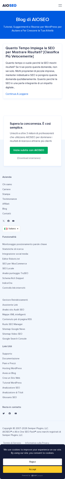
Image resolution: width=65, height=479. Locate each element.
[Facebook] (8, 221)
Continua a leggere (17, 94)
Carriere (6, 189)
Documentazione (11, 358)
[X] (3, 221)
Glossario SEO (9, 397)
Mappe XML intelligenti (14, 314)
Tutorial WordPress (12, 383)
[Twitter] (3, 413)
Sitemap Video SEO (12, 334)
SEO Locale (8, 268)
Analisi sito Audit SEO (13, 310)
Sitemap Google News (13, 329)
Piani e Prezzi (9, 363)
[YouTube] (13, 221)
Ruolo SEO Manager (12, 324)
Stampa (6, 194)
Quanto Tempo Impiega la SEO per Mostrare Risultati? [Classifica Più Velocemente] (32, 52)
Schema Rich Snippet (13, 278)
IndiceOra (7, 283)
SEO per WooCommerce (14, 264)
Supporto (7, 354)
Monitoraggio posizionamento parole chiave (24, 244)
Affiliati (5, 204)
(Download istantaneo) (29, 158)
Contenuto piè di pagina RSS (17, 319)
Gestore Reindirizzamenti (15, 300)
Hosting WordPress (12, 368)
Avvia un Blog (9, 373)
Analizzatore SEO (11, 388)
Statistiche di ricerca (12, 249)
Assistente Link (10, 305)
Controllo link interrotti (13, 288)
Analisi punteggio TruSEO (15, 273)
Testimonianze (9, 199)
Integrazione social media (15, 254)
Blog (4, 209)
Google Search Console (14, 339)
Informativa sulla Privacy (37, 443)
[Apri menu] (60, 5)
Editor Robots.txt (11, 259)
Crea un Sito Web (11, 378)
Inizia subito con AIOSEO (28, 150)
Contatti (6, 214)
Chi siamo (7, 184)
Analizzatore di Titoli (12, 392)
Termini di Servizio (12, 443)
